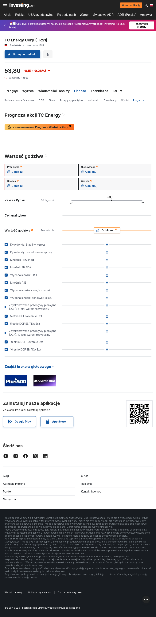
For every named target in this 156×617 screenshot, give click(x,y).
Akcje (7, 14)
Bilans (52, 100)
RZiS (41, 100)
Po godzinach (66, 14)
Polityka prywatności (39, 592)
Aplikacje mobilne (14, 483)
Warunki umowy (13, 592)
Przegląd (11, 91)
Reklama (86, 483)
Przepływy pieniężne (71, 100)
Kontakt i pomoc (91, 491)
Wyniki (125, 100)
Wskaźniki (93, 100)
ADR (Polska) (127, 14)
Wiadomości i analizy (54, 91)
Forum (117, 91)
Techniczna (99, 91)
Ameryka (146, 14)
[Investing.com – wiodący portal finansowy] (22, 5)
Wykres (28, 91)
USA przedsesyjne (40, 14)
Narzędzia (9, 499)
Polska (20, 14)
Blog (6, 475)
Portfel (7, 491)
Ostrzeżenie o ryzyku (70, 592)
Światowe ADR (103, 14)
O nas (84, 475)
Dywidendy (110, 100)
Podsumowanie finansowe (19, 100)
